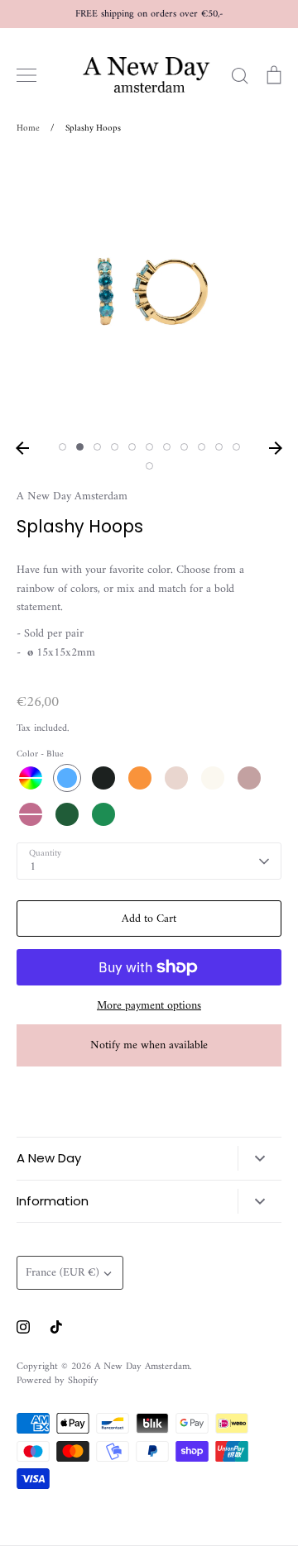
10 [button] (219, 447)
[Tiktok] (56, 1326)
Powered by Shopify (58, 1381)
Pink (31, 814)
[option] (149, 293)
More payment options (149, 1006)
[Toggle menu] (26, 75)
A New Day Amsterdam (72, 496)
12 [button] (149, 466)
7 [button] (167, 447)
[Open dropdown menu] (259, 1158)
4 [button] (114, 447)
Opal (176, 778)
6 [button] (149, 447)
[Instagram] (23, 1326)
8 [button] (184, 447)
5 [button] (132, 447)
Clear (213, 778)
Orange (140, 778)
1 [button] (62, 447)
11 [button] (236, 447)
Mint (103, 814)
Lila (249, 778)
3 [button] (97, 447)
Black (103, 778)
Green (67, 814)
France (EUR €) (62, 1272)
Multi (31, 778)
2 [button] (80, 447)
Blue (67, 778)
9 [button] (201, 447)
